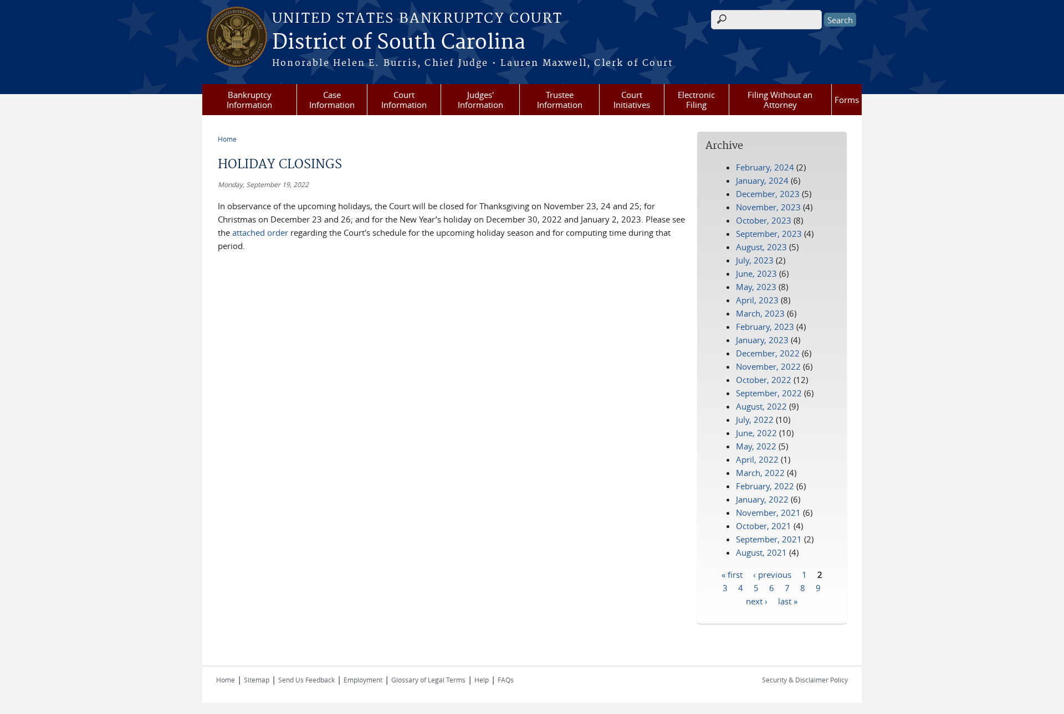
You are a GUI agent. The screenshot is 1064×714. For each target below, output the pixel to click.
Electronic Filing (696, 99)
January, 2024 (762, 180)
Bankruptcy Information (249, 99)
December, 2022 (768, 353)
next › (757, 600)
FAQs (506, 679)
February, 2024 (765, 167)
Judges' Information (480, 99)
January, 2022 (762, 499)
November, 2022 (768, 366)
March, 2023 (760, 313)
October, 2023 (763, 220)
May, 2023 (756, 286)
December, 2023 (768, 193)
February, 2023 (765, 326)
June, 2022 (756, 432)
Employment (363, 679)
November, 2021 (768, 512)
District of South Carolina (398, 42)
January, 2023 (762, 339)
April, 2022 (757, 459)
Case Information (332, 99)
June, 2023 (756, 273)
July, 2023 (755, 260)
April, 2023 (757, 300)
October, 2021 (763, 525)
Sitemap (256, 679)
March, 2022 (760, 472)
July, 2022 (755, 419)
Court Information (404, 99)
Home (227, 138)
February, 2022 (765, 485)
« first (732, 574)
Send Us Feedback (306, 679)
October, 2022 (763, 379)
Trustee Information (559, 99)
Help (481, 679)
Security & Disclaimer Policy (805, 679)
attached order (261, 232)
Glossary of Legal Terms (428, 679)
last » (787, 600)
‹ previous (772, 574)
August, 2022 (761, 406)
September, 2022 (769, 393)
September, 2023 (769, 233)
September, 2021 (769, 539)
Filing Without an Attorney (780, 99)
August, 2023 (761, 246)
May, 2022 (756, 446)
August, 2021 (761, 552)
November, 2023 (768, 207)
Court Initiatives (631, 99)
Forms (847, 99)
